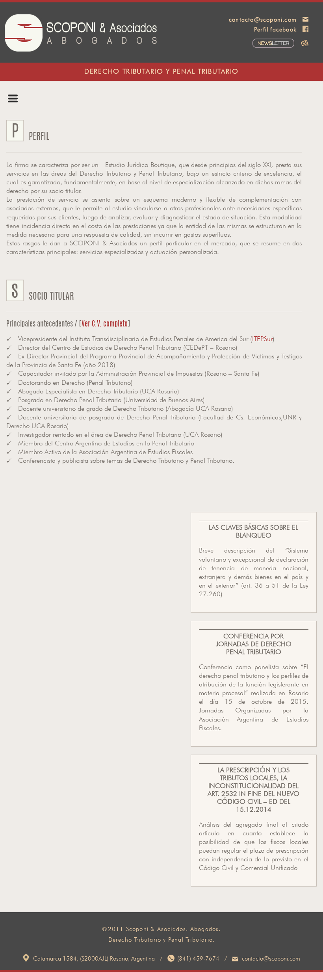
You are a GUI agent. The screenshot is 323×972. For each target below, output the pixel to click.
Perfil (28, 104)
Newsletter (252, 43)
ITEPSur (262, 339)
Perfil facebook (275, 30)
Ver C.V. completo (105, 324)
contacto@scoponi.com (263, 20)
